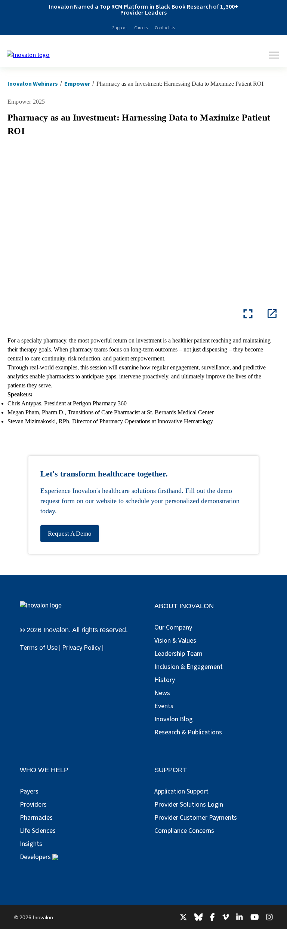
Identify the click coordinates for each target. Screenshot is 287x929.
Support (119, 28)
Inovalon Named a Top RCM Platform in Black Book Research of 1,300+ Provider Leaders (143, 10)
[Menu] (274, 55)
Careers (141, 28)
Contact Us (165, 28)
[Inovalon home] (31, 55)
